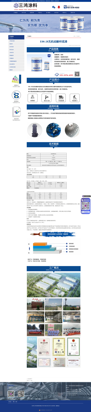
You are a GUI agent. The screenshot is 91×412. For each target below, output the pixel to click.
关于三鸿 (24, 12)
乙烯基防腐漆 (13, 67)
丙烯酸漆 (12, 58)
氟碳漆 (11, 43)
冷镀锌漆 (12, 52)
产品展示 (78, 36)
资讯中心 (65, 12)
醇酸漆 (11, 69)
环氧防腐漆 (12, 40)
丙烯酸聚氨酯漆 (13, 61)
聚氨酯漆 (12, 55)
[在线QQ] (59, 6)
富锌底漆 (12, 46)
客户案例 (48, 12)
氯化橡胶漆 (12, 64)
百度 (16, 401)
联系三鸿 (73, 12)
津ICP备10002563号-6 (47, 405)
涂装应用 (32, 12)
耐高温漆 (12, 49)
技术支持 (56, 12)
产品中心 (40, 12)
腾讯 (14, 401)
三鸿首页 (16, 12)
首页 (74, 36)
